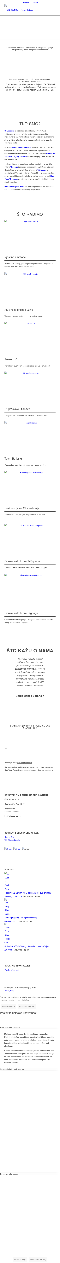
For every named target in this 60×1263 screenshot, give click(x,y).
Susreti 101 (11, 359)
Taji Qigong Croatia (12, 840)
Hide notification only (38, 1259)
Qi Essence (9, 130)
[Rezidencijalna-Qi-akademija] (30, 485)
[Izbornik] (54, 10)
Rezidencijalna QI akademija (21, 508)
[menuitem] (26, 2)
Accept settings (20, 1259)
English (35, 2)
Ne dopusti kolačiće (26, 1006)
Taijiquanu (41, 170)
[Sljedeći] (49, 661)
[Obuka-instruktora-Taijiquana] (30, 538)
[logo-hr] (24, 10)
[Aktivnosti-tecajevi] (30, 286)
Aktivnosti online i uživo (18, 310)
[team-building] (30, 435)
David (13, 147)
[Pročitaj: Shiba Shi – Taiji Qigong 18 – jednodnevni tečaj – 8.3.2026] (6, 942)
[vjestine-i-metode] (30, 234)
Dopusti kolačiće (8, 1006)
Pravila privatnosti (11, 970)
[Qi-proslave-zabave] (30, 386)
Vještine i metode (15, 257)
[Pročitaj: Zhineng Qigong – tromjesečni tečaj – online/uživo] (6, 913)
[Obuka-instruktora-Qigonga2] (30, 589)
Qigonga (14, 166)
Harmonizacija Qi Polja (14, 186)
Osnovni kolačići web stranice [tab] (12, 1069)
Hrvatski (26, 2)
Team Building (13, 458)
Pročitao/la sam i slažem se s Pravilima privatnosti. (29, 747)
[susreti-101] (30, 336)
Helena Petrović (24, 147)
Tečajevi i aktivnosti (16, 35)
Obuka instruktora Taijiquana (22, 561)
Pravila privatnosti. (24, 762)
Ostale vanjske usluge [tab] (9, 1174)
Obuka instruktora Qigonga (21, 613)
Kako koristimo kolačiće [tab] (10, 1027)
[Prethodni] (11, 661)
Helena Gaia (9, 837)
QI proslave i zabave (17, 409)
